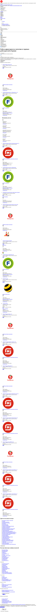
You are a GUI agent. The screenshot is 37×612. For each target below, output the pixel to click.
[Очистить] (1, 30)
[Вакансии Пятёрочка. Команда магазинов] (19, 76)
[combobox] (4, 28)
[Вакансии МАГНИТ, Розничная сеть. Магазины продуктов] (19, 152)
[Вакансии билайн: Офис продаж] (19, 288)
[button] (1, 16)
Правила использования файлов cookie (16, 5)
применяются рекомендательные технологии (18, 604)
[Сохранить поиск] (1, 33)
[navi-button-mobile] (1, 19)
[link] (1, 14)
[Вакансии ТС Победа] (19, 253)
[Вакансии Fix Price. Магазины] (19, 101)
